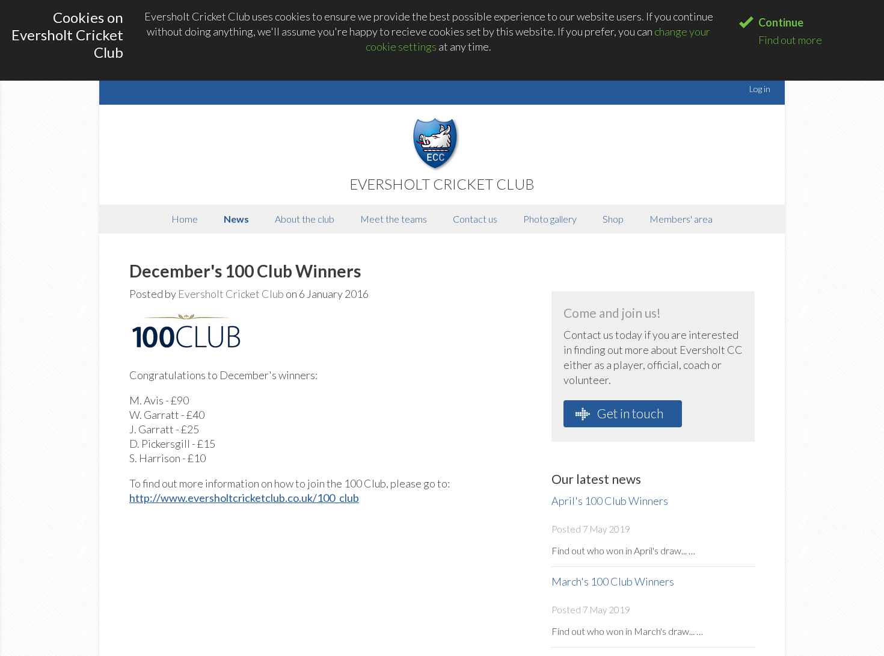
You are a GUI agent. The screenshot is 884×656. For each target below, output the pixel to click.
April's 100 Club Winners (609, 500)
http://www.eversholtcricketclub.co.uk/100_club (244, 497)
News (236, 218)
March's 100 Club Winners (612, 581)
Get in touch (629, 413)
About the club (304, 218)
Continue (780, 22)
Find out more (790, 39)
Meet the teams (393, 218)
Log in (759, 89)
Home (184, 218)
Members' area (681, 218)
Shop (613, 218)
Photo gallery (550, 218)
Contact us (475, 218)
